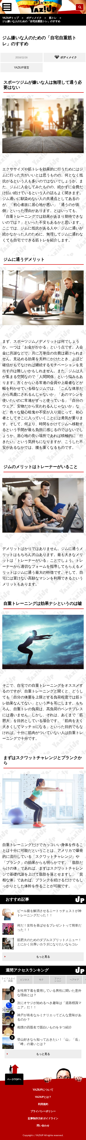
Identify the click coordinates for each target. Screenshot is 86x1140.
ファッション (57, 979)
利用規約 (43, 1104)
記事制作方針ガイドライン (43, 1118)
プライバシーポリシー (43, 1111)
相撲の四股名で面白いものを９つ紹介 (44, 1027)
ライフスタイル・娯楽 (8, 979)
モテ (41, 979)
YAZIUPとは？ (43, 1096)
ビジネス (24, 979)
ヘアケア (74, 979)
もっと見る (43, 956)
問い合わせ (43, 1125)
